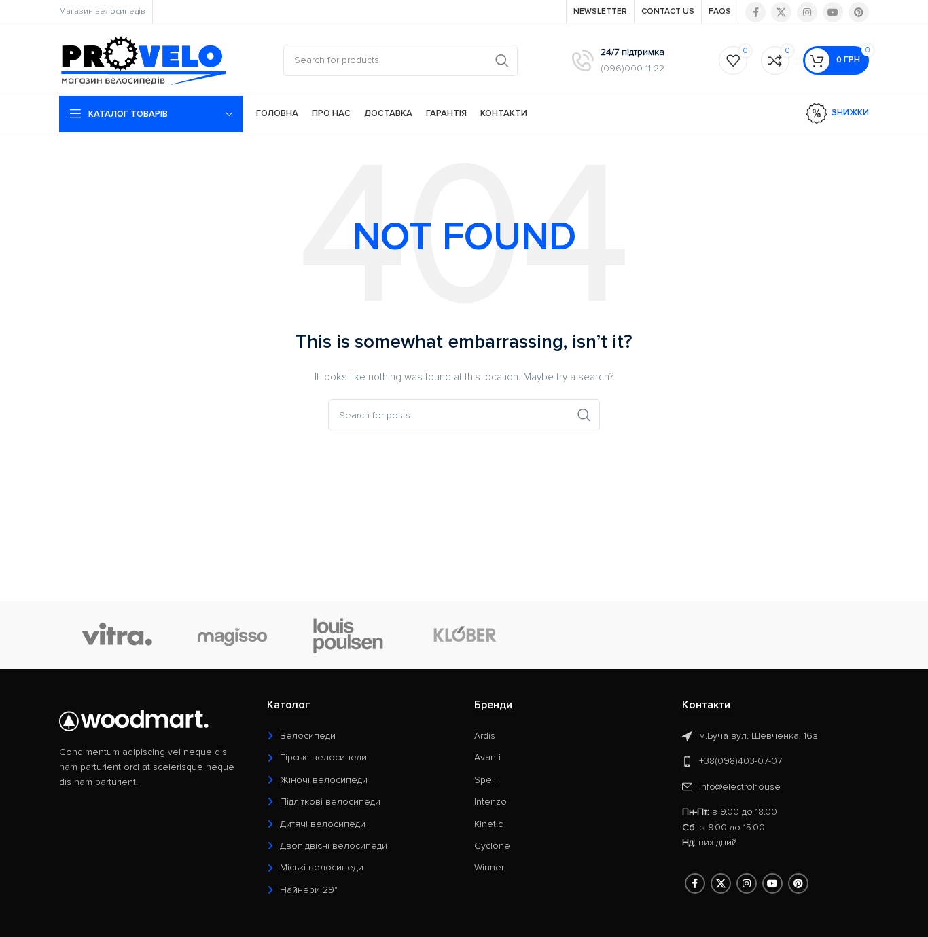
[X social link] (781, 12)
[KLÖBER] (464, 635)
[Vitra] (117, 635)
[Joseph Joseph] (579, 635)
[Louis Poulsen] (348, 635)
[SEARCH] (502, 60)
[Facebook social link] (755, 12)
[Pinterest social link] (859, 12)
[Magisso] (232, 635)
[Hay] (695, 635)
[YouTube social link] (833, 12)
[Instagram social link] (807, 12)
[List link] (360, 736)
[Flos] (811, 635)
